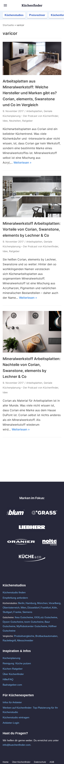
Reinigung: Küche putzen (17, 663)
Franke (17, 612)
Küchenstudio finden (14, 592)
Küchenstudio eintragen (16, 717)
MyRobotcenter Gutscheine (32, 626)
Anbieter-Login (11, 722)
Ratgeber (27, 120)
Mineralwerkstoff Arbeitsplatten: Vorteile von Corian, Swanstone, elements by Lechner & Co (31, 229)
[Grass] (44, 516)
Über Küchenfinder (13, 674)
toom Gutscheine (34, 621)
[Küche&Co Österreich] (32, 560)
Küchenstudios (14, 15)
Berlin (21, 603)
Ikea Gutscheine (24, 617)
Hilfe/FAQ (8, 679)
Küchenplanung (11, 658)
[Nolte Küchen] (49, 545)
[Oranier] (21, 545)
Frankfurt (46, 607)
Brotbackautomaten (46, 636)
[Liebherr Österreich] (32, 531)
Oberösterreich (11, 607)
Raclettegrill (9, 640)
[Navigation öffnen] (5, 5)
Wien (23, 607)
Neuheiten (15, 120)
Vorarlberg (54, 603)
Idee (5, 120)
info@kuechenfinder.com (17, 744)
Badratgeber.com (12, 684)
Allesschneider (25, 640)
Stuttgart (7, 612)
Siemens (27, 612)
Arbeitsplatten (34, 111)
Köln (54, 607)
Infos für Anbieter (12, 702)
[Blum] (16, 516)
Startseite (8, 25)
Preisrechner (37, 15)
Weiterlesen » (22, 162)
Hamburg (31, 603)
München (42, 603)
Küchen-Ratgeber (13, 668)
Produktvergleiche (24, 636)
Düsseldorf (33, 607)
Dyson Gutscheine (13, 621)
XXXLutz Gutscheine (45, 617)
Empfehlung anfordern (15, 597)
